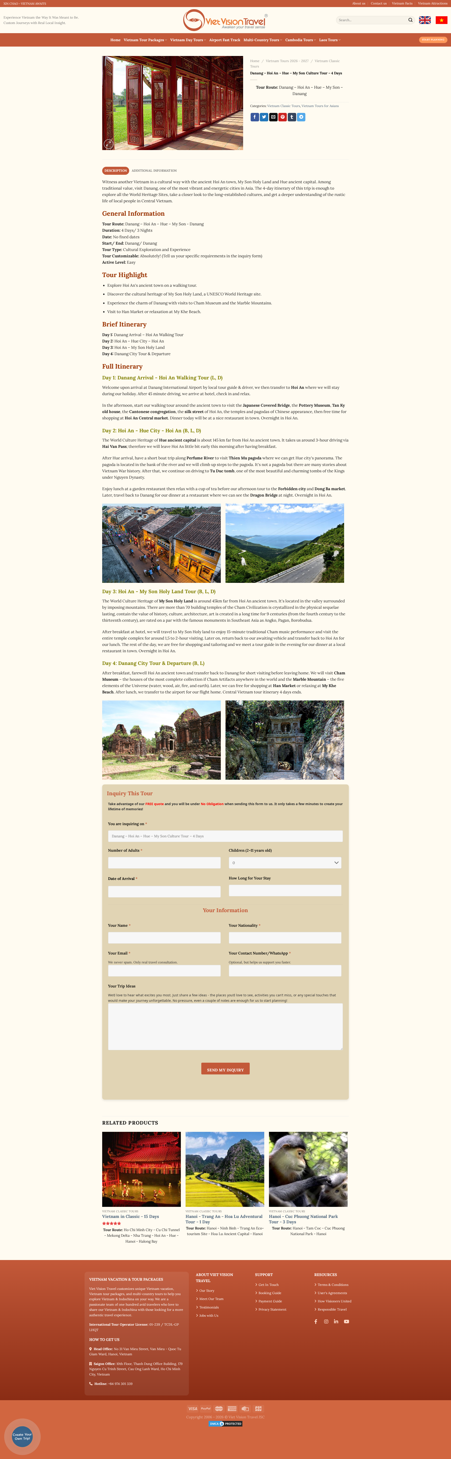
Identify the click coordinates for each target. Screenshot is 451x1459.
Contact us (379, 3)
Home (115, 40)
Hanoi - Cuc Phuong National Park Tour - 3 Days (303, 1219)
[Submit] (410, 20)
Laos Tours (328, 40)
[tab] (115, 171)
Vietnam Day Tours (186, 40)
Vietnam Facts (402, 3)
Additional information (154, 170)
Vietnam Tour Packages (144, 40)
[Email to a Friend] (273, 117)
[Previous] (102, 1195)
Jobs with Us (208, 1315)
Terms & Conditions (333, 1285)
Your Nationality (244, 925)
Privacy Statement (272, 1309)
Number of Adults (125, 850)
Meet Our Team (211, 1299)
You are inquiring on (127, 823)
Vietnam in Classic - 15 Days (130, 1216)
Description (116, 170)
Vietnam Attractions (432, 3)
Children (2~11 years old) (250, 850)
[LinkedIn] (337, 1321)
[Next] (347, 1195)
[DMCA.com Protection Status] (225, 1423)
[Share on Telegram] (301, 117)
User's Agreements (332, 1293)
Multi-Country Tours (261, 40)
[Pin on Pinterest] (282, 117)
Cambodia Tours (299, 40)
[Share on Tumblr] (292, 117)
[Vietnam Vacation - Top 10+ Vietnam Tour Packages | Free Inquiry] (225, 20)
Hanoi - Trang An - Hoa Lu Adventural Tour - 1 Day (224, 1219)
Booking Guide (270, 1293)
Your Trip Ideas (122, 986)
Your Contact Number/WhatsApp (260, 953)
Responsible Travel (332, 1309)
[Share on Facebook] (255, 117)
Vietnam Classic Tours (283, 106)
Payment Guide (270, 1301)
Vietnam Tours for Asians (320, 106)
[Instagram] (327, 1321)
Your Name (119, 925)
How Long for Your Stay (250, 878)
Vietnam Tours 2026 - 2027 (287, 61)
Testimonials (209, 1307)
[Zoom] (108, 144)
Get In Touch (269, 1285)
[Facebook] (317, 1321)
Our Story (206, 1290)
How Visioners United (334, 1301)
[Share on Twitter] (264, 117)
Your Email (119, 953)
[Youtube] (347, 1321)
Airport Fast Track (224, 40)
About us (358, 3)
